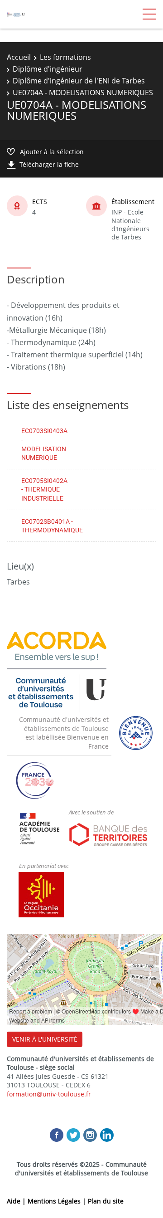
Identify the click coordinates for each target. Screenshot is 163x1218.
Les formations (65, 57)
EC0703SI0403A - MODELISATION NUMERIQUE (44, 444)
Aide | (17, 1201)
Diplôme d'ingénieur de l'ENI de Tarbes (79, 81)
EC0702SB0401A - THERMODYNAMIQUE (52, 526)
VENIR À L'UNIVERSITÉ (44, 1039)
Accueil (19, 57)
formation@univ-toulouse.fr (49, 1094)
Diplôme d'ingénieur (47, 69)
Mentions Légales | (58, 1201)
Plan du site (106, 1201)
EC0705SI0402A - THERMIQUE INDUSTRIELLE (44, 489)
